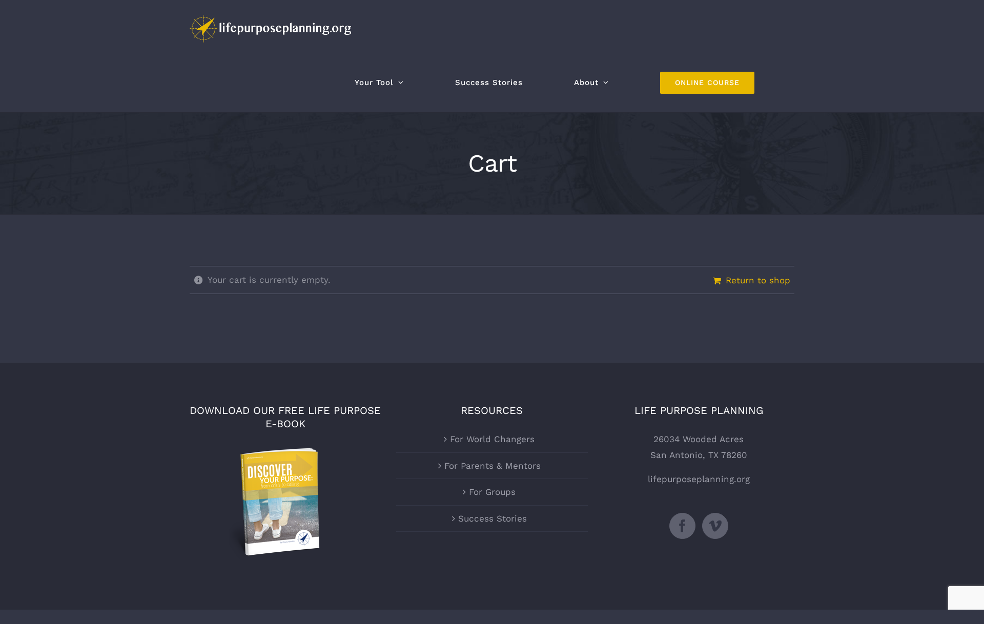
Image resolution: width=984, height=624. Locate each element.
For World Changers (492, 439)
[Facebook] (682, 526)
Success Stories (492, 518)
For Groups (492, 492)
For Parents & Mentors (492, 466)
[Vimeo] (715, 526)
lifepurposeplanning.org (699, 479)
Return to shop (758, 280)
